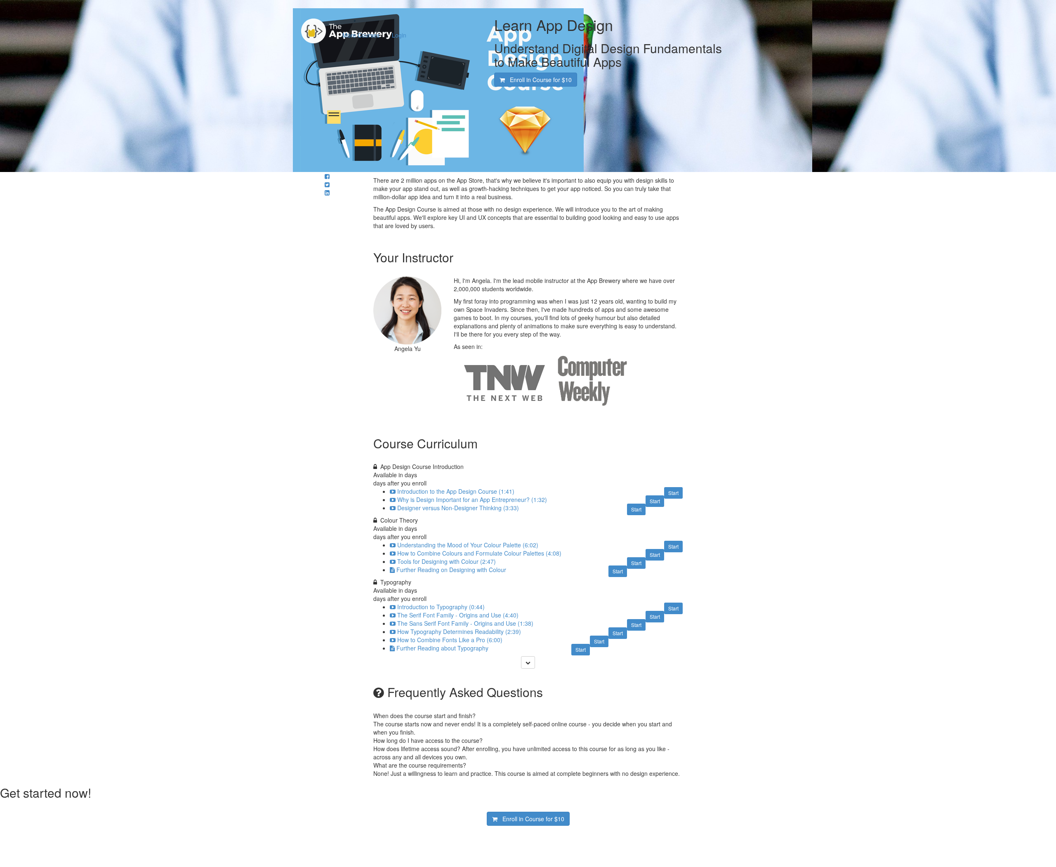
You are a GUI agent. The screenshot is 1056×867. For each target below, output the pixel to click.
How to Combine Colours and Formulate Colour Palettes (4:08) (479, 553)
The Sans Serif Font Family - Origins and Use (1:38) (465, 623)
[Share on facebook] (327, 176)
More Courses (361, 35)
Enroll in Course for (538, 79)
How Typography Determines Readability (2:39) (459, 631)
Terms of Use (471, 830)
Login (399, 35)
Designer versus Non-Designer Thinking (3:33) (458, 508)
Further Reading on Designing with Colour (451, 569)
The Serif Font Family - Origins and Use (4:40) (458, 615)
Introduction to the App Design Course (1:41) (455, 491)
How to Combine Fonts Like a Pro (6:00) (449, 640)
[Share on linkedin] (327, 192)
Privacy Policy (472, 838)
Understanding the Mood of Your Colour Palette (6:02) (467, 545)
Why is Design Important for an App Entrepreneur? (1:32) (472, 499)
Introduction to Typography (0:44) (441, 607)
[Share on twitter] (327, 184)
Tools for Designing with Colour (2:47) (446, 561)
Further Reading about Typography (442, 648)
